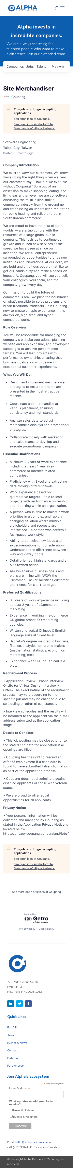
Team (11, 1035)
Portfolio (12, 1027)
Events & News (17, 1043)
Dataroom (13, 1058)
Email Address (19, 1088)
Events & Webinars (25, 1116)
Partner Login (16, 1066)
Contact (12, 1050)
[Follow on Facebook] (28, 1003)
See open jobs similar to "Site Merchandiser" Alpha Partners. (34, 126)
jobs (30, 66)
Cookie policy (46, 928)
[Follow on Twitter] (19, 1003)
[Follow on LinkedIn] (10, 1003)
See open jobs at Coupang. (32, 118)
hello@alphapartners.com (31, 1142)
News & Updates (23, 1110)
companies (15, 66)
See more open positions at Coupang (36, 891)
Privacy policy (27, 928)
